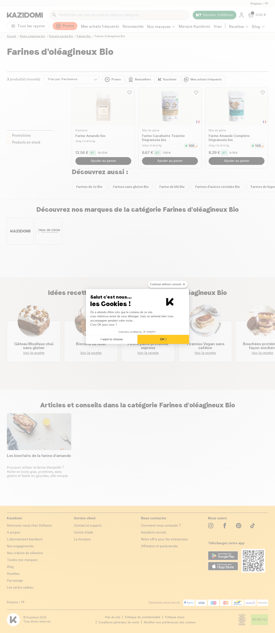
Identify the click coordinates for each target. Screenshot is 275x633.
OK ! (163, 339)
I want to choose (112, 339)
